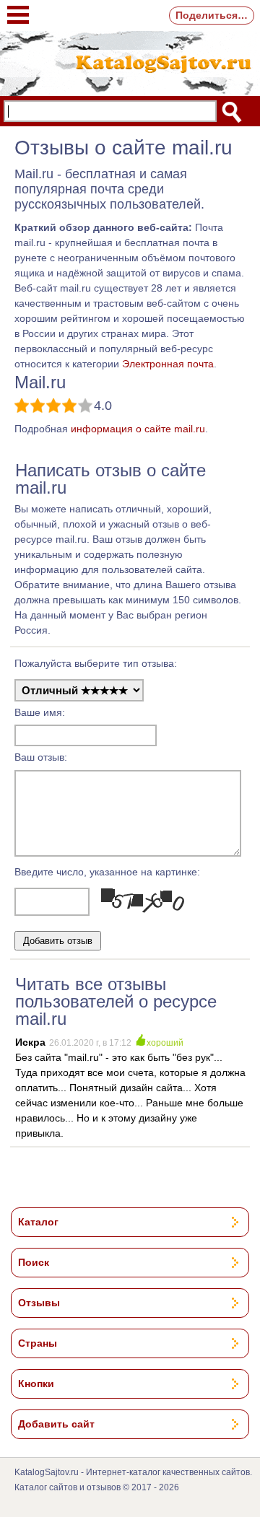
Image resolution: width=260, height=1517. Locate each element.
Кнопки (36, 1383)
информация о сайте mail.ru (138, 428)
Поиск (33, 1262)
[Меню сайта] (18, 7)
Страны (37, 1343)
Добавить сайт (56, 1424)
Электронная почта (168, 364)
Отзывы (39, 1302)
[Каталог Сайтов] (130, 61)
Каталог (38, 1222)
